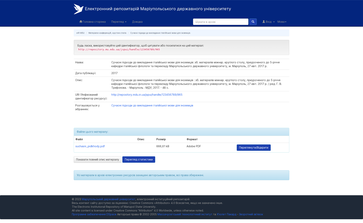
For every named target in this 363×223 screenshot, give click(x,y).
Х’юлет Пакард (226, 214)
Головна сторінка (94, 21)
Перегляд (118, 21)
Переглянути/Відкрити (253, 147)
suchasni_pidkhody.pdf (90, 146)
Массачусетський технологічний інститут (184, 214)
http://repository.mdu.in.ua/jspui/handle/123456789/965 (146, 94)
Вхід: (269, 21)
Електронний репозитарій (157, 8)
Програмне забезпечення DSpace (94, 214)
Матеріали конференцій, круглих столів (107, 33)
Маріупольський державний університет (108, 199)
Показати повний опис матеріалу (97, 159)
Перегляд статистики (139, 159)
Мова (281, 21)
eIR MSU (81, 33)
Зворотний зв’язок (251, 214)
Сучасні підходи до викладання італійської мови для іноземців (160, 33)
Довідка (137, 21)
